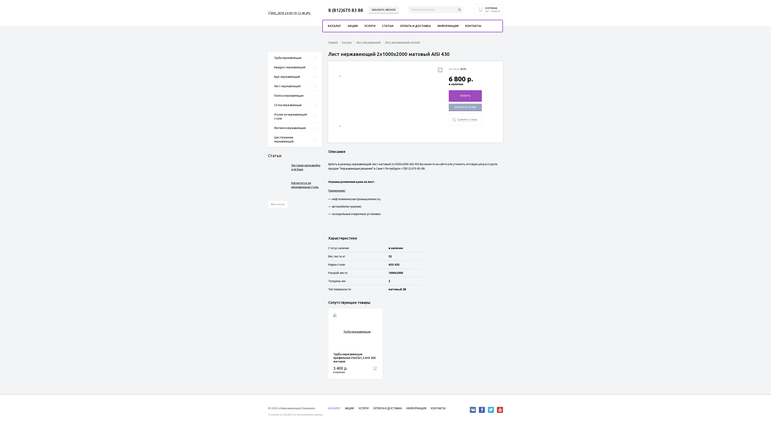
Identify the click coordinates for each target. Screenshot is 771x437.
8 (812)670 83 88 (345, 10)
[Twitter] (491, 410)
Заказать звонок (384, 9)
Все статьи (278, 204)
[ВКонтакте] (473, 410)
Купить (465, 95)
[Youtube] (500, 410)
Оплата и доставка (415, 26)
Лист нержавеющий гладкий (402, 42)
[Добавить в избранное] (440, 70)
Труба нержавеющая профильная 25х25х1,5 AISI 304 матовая (354, 358)
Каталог (347, 42)
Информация (448, 26)
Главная (333, 42)
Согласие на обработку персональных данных (295, 414)
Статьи (387, 26)
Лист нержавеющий (287, 86)
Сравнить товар (467, 119)
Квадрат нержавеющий (289, 67)
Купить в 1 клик (465, 107)
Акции (353, 26)
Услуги (369, 26)
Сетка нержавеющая (288, 105)
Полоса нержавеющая (288, 95)
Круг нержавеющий (287, 76)
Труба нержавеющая (287, 57)
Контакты (473, 26)
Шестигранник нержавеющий (284, 139)
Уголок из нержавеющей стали (290, 116)
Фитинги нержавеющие (290, 128)
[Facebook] (482, 410)
